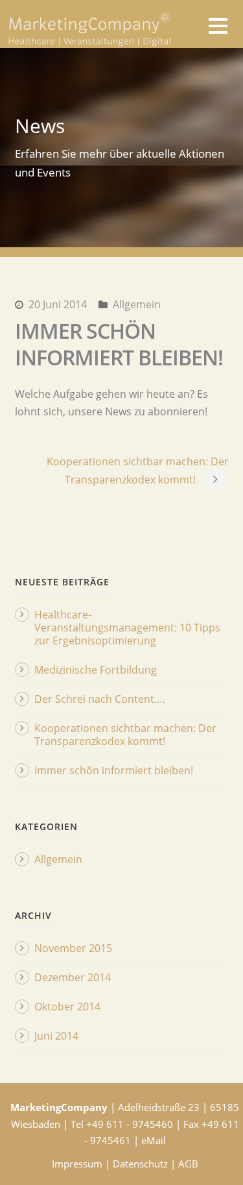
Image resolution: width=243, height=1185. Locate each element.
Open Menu (218, 25)
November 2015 (73, 948)
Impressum (77, 1163)
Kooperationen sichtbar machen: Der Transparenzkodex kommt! (125, 734)
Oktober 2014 (67, 1006)
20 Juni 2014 (58, 304)
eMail (153, 1140)
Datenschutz (140, 1163)
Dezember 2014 (72, 977)
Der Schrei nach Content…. (99, 699)
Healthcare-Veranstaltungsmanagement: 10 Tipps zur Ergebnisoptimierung (127, 627)
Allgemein (137, 304)
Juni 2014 (56, 1036)
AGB (188, 1163)
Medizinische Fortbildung (95, 670)
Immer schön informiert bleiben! (113, 770)
